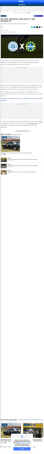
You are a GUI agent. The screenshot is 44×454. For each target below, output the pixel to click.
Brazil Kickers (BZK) (32, 123)
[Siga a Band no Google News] (42, 27)
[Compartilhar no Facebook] (34, 27)
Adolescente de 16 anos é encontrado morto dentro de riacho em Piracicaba (16, 152)
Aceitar (22, 449)
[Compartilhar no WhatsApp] (32, 27)
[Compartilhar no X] (37, 27)
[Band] (21, 1)
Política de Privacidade (24, 442)
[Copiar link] (40, 27)
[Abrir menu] (1, 2)
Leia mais (2, 154)
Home (15, 12)
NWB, (5, 123)
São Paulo (24, 12)
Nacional (19, 12)
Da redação (6, 30)
